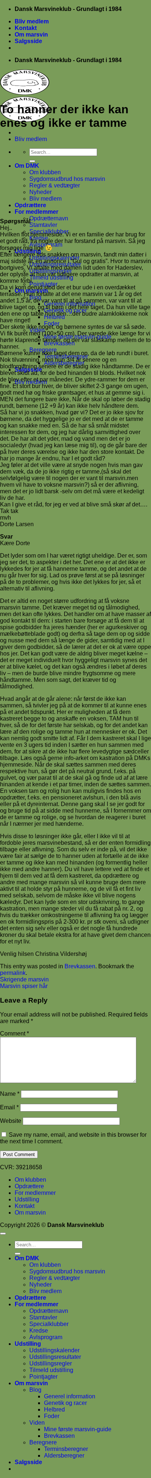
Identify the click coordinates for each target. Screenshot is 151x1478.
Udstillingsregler (50, 1363)
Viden (37, 1423)
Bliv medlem (32, 21)
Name (9, 1094)
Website (10, 1121)
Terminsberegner (66, 1449)
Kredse (38, 1330)
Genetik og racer (65, 1403)
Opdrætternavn (48, 218)
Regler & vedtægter (54, 185)
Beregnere (43, 1442)
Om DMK (27, 166)
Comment (14, 1033)
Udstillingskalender (54, 1350)
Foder (51, 1416)
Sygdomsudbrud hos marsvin (67, 179)
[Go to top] (3, 1233)
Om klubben (45, 172)
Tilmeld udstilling (51, 1370)
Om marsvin (31, 34)
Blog (35, 1390)
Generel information (69, 1396)
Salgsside (28, 41)
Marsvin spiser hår (24, 986)
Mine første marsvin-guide (77, 1429)
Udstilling (27, 1199)
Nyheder (40, 192)
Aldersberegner (64, 1455)
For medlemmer (36, 212)
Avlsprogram (45, 1337)
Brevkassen (80, 966)
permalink (13, 973)
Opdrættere (30, 205)
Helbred (54, 1409)
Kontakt (26, 28)
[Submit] (32, 161)
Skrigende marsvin (24, 979)
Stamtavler (43, 225)
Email (9, 1107)
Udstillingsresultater (55, 1357)
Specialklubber (49, 1324)
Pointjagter (43, 1376)
